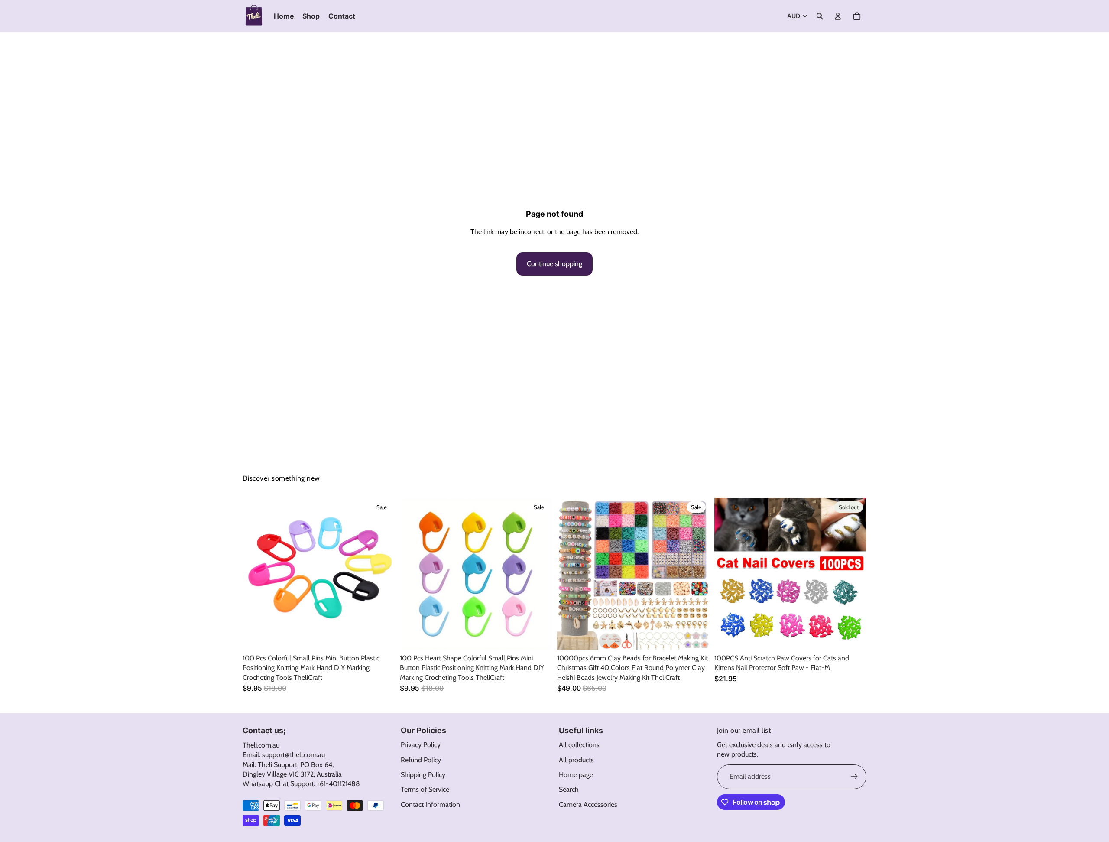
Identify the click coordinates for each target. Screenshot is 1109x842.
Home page (576, 774)
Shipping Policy (423, 774)
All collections (579, 745)
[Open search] (819, 16)
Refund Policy (421, 760)
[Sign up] (854, 776)
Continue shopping (554, 264)
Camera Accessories (588, 804)
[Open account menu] (837, 16)
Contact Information (430, 804)
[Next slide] (382, 574)
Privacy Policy (421, 745)
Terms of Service (425, 789)
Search (569, 789)
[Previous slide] (256, 574)
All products (576, 760)
